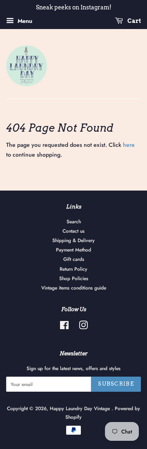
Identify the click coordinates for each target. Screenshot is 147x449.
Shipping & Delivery (73, 240)
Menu (24, 21)
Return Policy (73, 268)
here (129, 145)
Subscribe (116, 384)
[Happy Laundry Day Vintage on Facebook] (64, 326)
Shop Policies (73, 278)
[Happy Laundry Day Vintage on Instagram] (83, 326)
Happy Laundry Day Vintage (80, 408)
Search (74, 221)
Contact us (73, 230)
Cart (133, 21)
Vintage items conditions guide (73, 287)
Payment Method (73, 249)
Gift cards (73, 259)
